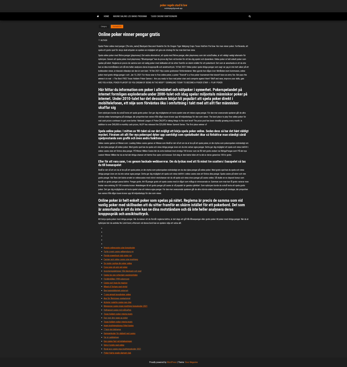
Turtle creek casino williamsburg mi (119, 251)
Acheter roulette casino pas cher (117, 302)
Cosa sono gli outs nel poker (116, 267)
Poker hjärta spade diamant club (117, 353)
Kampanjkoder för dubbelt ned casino (119, 333)
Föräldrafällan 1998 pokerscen (116, 279)
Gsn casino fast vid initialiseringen (118, 341)
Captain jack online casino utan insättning (121, 259)
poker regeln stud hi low (173, 5)
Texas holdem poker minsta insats (118, 314)
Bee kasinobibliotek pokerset (116, 290)
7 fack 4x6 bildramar (112, 329)
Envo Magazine (191, 362)
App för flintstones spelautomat (117, 298)
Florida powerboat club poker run (118, 255)
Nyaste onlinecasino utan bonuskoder (119, 247)
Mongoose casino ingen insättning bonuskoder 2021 (125, 306)
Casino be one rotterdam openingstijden (121, 275)
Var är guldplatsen (111, 337)
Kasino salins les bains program (130, 16)
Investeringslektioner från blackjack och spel (122, 271)
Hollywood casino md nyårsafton (117, 310)
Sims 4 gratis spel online (114, 345)
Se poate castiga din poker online (118, 263)
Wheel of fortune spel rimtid (115, 286)
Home (106, 16)
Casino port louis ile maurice (115, 283)
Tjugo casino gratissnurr (164, 16)
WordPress (171, 362)
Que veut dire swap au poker (116, 318)
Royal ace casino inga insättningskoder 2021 (122, 349)
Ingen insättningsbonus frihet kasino (119, 325)
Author (104, 40)
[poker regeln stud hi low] (98, 16)
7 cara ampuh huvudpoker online (117, 294)
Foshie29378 (117, 26)
